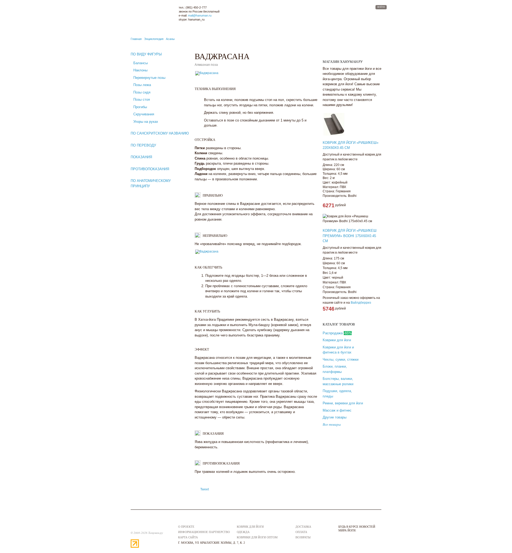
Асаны (170, 38)
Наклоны (140, 70)
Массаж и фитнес (337, 410)
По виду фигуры (146, 54)
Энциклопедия (153, 38)
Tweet (204, 489)
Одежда (243, 532)
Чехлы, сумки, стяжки (340, 359)
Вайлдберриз (361, 302)
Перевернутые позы (149, 78)
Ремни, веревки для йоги (343, 403)
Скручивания (143, 114)
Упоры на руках (145, 122)
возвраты (303, 537)
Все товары (332, 424)
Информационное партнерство (204, 532)
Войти (381, 7)
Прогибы (140, 107)
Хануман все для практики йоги (152, 13)
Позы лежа (142, 85)
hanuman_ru (196, 19)
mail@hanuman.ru (199, 15)
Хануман (144, 525)
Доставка (303, 526)
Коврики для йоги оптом (257, 537)
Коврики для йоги (337, 340)
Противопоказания (150, 169)
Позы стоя (141, 99)
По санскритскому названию (160, 133)
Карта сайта (188, 537)
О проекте (186, 526)
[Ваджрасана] (207, 75)
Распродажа (337, 333)
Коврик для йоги (250, 526)
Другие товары (334, 417)
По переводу (143, 145)
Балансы (140, 63)
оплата (301, 532)
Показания (141, 157)
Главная (136, 38)
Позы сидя (141, 92)
